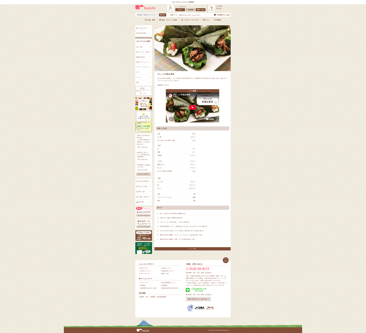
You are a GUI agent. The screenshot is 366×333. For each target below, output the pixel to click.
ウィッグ (138, 77)
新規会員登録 (142, 33)
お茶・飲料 (151, 20)
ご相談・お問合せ (144, 197)
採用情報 (152, 296)
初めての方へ (144, 268)
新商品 (219, 20)
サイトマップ (144, 282)
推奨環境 (164, 285)
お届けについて (166, 268)
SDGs (147, 296)
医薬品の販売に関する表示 (170, 288)
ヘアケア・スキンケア (191, 20)
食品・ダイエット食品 (169, 20)
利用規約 (143, 285)
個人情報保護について (168, 282)
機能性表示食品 (140, 57)
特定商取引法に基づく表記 (148, 288)
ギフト (207, 20)
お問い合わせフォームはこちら (198, 299)
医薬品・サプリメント (142, 62)
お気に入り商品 (143, 186)
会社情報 (141, 202)
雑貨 (137, 82)
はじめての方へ (143, 28)
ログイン (180, 9)
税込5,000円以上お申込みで (183, 2)
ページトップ (226, 260)
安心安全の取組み (144, 181)
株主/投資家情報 (161, 296)
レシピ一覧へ (192, 249)
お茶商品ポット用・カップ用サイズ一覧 (145, 91)
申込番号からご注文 (223, 15)
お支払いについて (145, 271)
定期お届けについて (168, 271)
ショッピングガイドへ (143, 174)
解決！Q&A (200, 9)
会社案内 (141, 296)
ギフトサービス (145, 273)
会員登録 (190, 9)
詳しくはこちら (143, 147)
